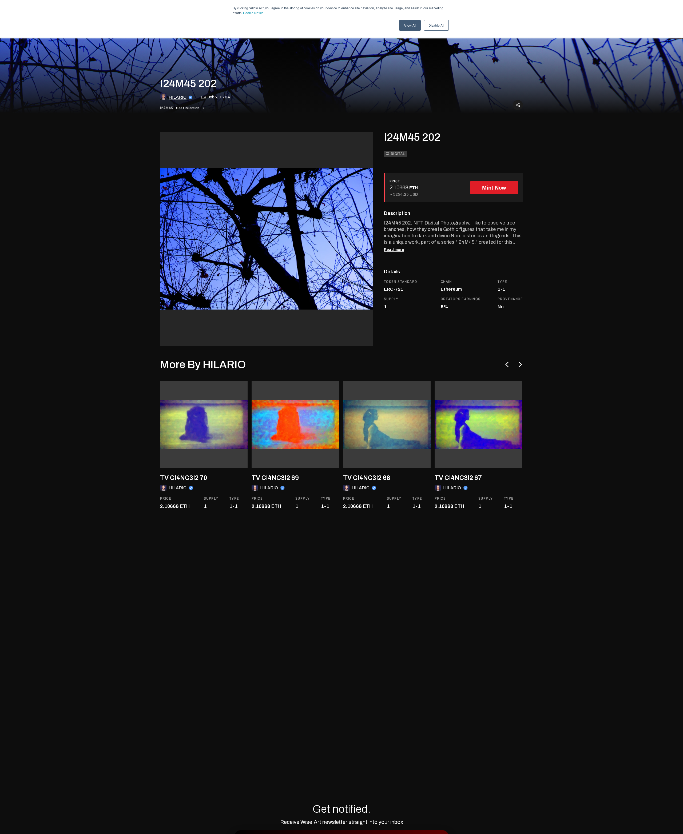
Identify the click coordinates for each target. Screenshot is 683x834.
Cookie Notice (253, 12)
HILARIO (177, 97)
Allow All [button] (410, 25)
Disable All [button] (436, 25)
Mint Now (494, 188)
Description (397, 213)
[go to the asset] (204, 424)
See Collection (187, 108)
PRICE (395, 181)
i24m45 (166, 108)
